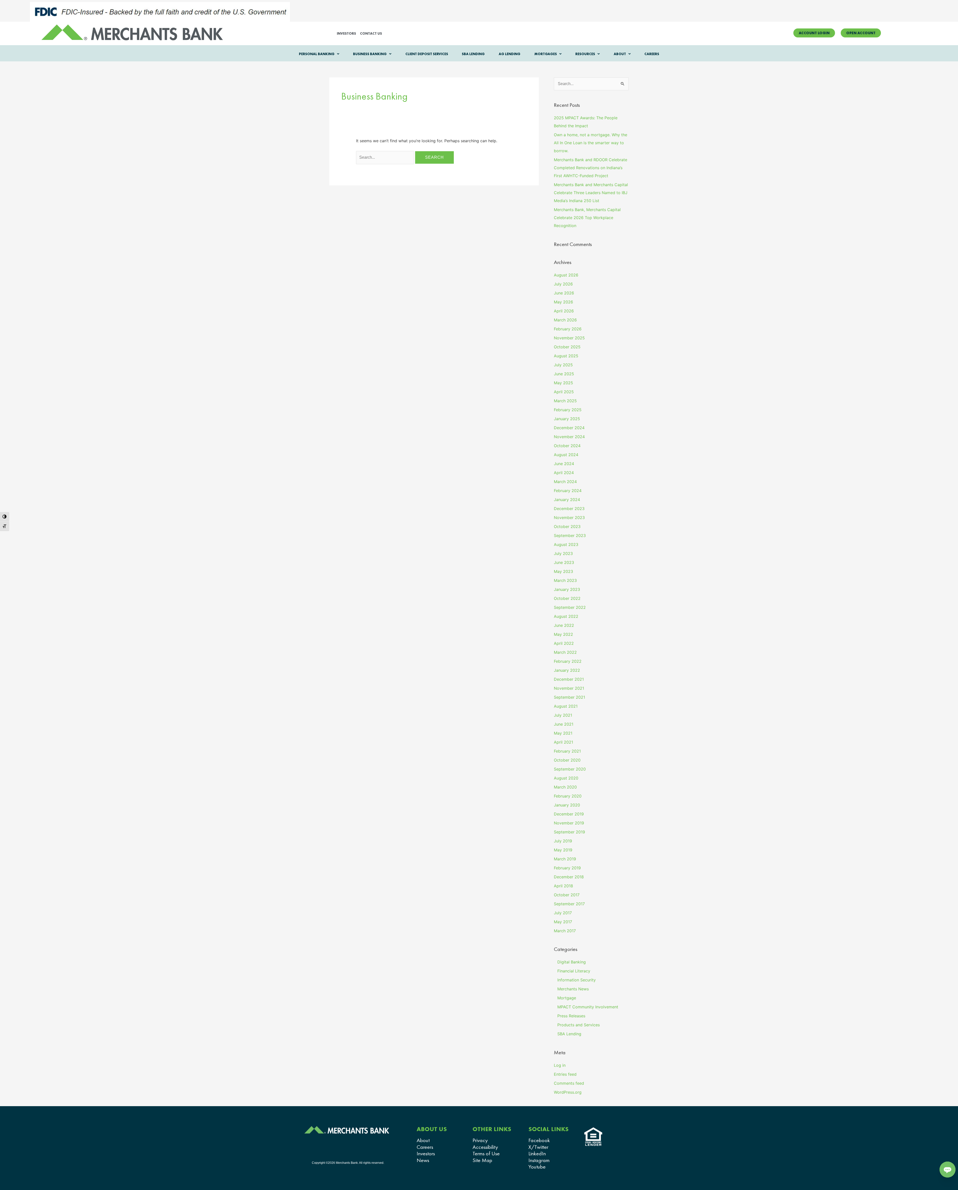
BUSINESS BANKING (370, 54)
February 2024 (568, 490)
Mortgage (566, 997)
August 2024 (566, 454)
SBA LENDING (473, 54)
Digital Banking (571, 961)
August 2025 (566, 355)
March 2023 (565, 580)
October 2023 (567, 526)
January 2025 (567, 418)
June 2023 (564, 562)
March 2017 (565, 930)
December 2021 (569, 679)
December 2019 (569, 813)
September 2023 (570, 535)
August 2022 (566, 616)
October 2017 (567, 894)
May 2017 (563, 921)
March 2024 (565, 481)
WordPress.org (568, 1092)
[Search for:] (385, 157)
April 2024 (564, 472)
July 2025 (563, 364)
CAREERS (651, 54)
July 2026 (563, 283)
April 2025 (564, 391)
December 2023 (569, 508)
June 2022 (564, 625)
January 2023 (567, 589)
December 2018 (569, 876)
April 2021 (563, 742)
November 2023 (569, 517)
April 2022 (564, 643)
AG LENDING (509, 54)
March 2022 (565, 652)
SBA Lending (569, 1033)
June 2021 (563, 724)
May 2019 (563, 849)
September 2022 (570, 607)
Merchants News (573, 988)
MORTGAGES (545, 54)
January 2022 (567, 670)
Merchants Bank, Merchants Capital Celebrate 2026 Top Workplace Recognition (587, 217)
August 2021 (566, 706)
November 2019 (569, 822)
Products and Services (578, 1024)
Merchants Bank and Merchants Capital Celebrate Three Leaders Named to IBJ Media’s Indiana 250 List (591, 192)
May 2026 (563, 301)
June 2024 (564, 463)
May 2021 (563, 733)
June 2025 (564, 373)
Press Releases (571, 1015)
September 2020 (570, 769)
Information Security (576, 979)
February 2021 (567, 751)
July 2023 (563, 553)
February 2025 (568, 409)
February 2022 (568, 661)
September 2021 (569, 697)
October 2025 (567, 346)
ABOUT (620, 54)
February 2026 (568, 328)
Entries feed (565, 1074)
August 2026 (566, 274)
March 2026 (565, 319)
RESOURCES (585, 54)
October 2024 (567, 445)
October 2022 (567, 598)
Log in (560, 1065)
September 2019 (569, 831)
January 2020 (567, 804)
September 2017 (569, 903)
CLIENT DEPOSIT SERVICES (426, 54)
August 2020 (566, 778)
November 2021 (569, 688)
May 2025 (563, 382)
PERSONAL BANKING (317, 54)
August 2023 (566, 544)
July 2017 (563, 912)
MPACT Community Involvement (587, 1006)
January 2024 (567, 499)
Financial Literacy (573, 970)
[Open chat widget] (948, 1170)
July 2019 (563, 840)
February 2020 (568, 795)
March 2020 (565, 787)
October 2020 (567, 760)
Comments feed (569, 1083)
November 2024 (569, 436)
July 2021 (563, 715)
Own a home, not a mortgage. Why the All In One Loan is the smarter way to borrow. (590, 142)
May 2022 (563, 634)
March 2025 (565, 400)
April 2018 (563, 885)
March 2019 (565, 858)
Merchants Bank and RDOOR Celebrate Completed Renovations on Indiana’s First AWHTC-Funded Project (590, 167)
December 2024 (569, 427)
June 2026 (564, 292)
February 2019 (567, 867)
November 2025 (569, 337)
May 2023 (563, 571)
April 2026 (564, 310)
